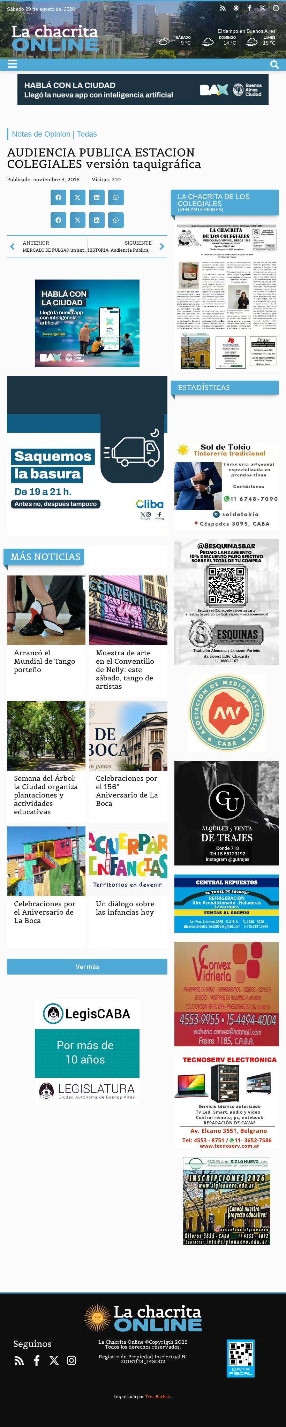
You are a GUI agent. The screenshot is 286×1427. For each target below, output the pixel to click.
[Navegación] (12, 64)
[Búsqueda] (274, 64)
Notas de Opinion (41, 134)
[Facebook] (249, 8)
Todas (87, 134)
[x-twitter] (262, 8)
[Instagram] (276, 8)
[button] (58, 197)
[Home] (143, 1318)
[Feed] (223, 8)
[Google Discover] (236, 8)
